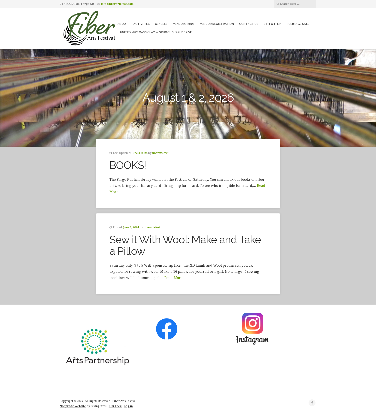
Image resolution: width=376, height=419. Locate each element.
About (123, 24)
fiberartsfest (160, 153)
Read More (173, 277)
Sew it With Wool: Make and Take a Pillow (185, 245)
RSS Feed (115, 406)
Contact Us (248, 24)
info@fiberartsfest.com (117, 4)
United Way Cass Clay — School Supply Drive (156, 32)
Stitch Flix (272, 24)
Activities (141, 24)
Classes (161, 24)
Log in (128, 406)
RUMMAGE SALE (298, 24)
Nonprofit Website (73, 406)
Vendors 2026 (184, 24)
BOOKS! (127, 165)
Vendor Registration (217, 24)
